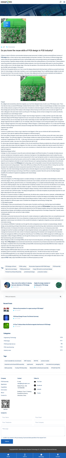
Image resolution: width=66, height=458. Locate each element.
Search (62, 6)
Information (4, 389)
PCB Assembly (56, 266)
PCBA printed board (25, 269)
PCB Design (33, 340)
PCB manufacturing (33, 347)
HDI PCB (36, 360)
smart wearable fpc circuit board (13, 360)
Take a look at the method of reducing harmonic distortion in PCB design (21, 284)
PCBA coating (22, 266)
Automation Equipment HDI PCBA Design (39, 266)
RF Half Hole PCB (55, 368)
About (2, 392)
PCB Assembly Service (33, 344)
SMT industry (27, 360)
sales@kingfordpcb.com (23, 383)
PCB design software (10, 266)
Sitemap (54, 449)
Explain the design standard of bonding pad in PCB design (42, 284)
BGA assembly (8, 368)
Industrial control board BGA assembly (14, 364)
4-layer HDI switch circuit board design (42, 269)
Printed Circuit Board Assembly (13, 271)
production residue (42, 271)
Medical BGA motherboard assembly (39, 368)
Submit (7, 441)
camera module (45, 360)
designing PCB (39, 364)
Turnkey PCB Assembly (21, 368)
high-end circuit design (11, 269)
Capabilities (4, 387)
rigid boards (30, 364)
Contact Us (4, 395)
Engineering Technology (33, 337)
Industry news (33, 350)
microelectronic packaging (53, 364)
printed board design (29, 271)
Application (4, 384)
